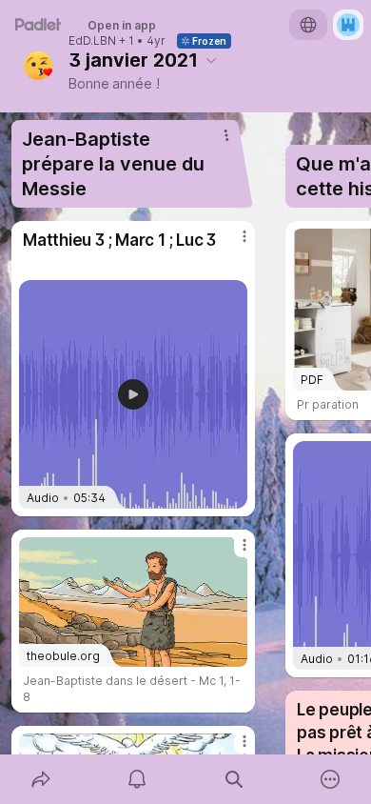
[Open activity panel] (138, 779)
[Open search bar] (234, 779)
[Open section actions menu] (226, 135)
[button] (133, 394)
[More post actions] (232, 244)
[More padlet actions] (331, 779)
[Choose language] (308, 25)
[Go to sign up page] (348, 25)
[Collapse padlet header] (211, 60)
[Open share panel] (41, 779)
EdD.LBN (92, 41)
